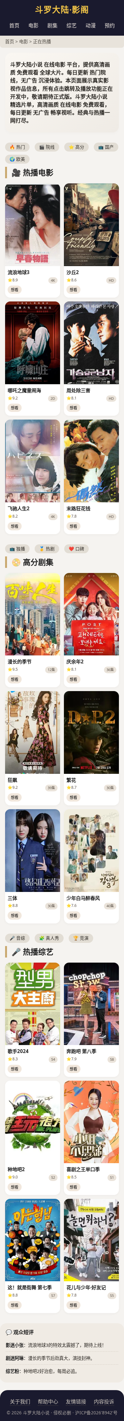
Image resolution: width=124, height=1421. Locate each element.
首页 (14, 25)
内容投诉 (104, 1401)
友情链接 (76, 1401)
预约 (110, 25)
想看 (14, 290)
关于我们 (20, 1401)
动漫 (91, 25)
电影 (33, 25)
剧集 (52, 25)
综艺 (71, 25)
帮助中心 (48, 1401)
